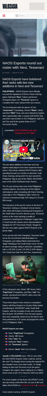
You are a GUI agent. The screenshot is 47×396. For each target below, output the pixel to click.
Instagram (42, 385)
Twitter (32, 385)
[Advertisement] (36, 6)
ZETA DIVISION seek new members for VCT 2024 (26, 131)
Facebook (25, 385)
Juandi (7, 73)
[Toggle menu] (4, 15)
